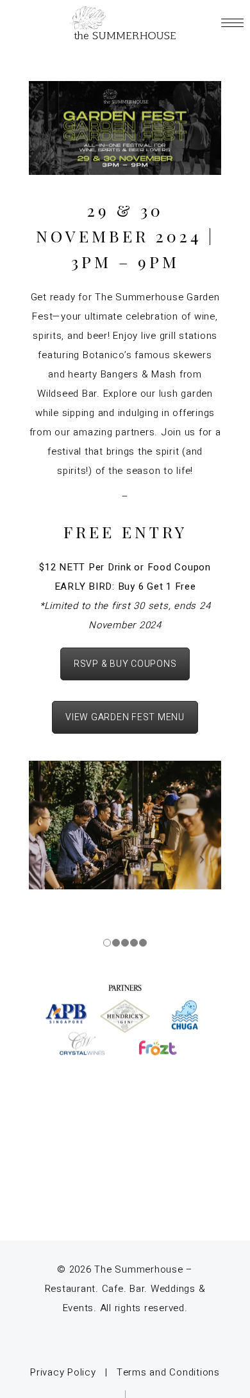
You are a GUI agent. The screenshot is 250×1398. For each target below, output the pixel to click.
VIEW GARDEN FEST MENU (125, 717)
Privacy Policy (63, 1372)
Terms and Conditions (168, 1372)
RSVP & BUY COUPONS (125, 664)
